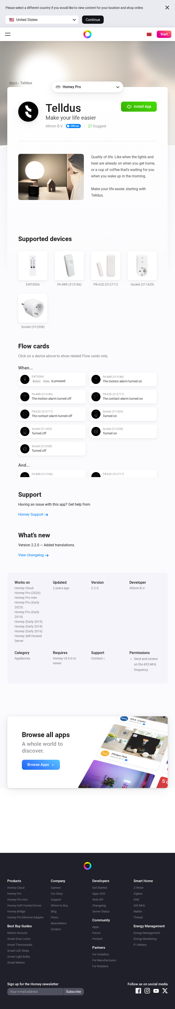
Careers (56, 887)
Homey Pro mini (17, 899)
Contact (56, 929)
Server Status (101, 911)
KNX (136, 899)
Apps (13, 83)
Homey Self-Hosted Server (24, 905)
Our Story (57, 893)
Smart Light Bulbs (18, 956)
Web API (97, 899)
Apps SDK (98, 893)
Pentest (97, 939)
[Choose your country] (149, 34)
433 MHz (139, 905)
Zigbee (138, 893)
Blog (54, 911)
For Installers (100, 954)
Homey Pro (14, 893)
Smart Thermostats (19, 944)
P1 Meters (140, 944)
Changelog (99, 905)
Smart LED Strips (18, 950)
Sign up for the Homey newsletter (32, 984)
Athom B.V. (137, 588)
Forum (96, 933)
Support (56, 899)
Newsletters (59, 923)
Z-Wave (139, 887)
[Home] (87, 34)
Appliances (22, 658)
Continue (93, 20)
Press (54, 917)
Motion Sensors (17, 933)
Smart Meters (16, 962)
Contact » (98, 658)
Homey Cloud (15, 887)
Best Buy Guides (19, 926)
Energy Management (147, 933)
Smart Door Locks (19, 939)
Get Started (99, 887)
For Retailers (100, 966)
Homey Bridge (16, 911)
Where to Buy (59, 905)
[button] (41, 20)
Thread (138, 917)
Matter (138, 911)
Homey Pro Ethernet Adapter (25, 917)
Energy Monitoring (145, 939)
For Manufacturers (104, 960)
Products (14, 881)
